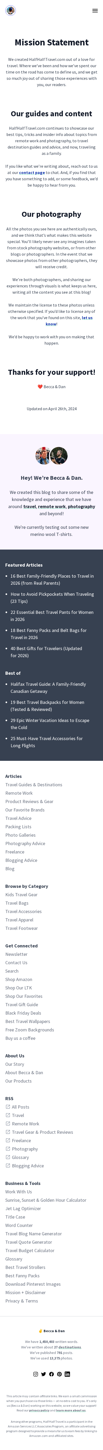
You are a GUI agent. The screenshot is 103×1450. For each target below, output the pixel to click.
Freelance (14, 852)
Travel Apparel (19, 920)
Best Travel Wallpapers (27, 1021)
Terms (31, 1301)
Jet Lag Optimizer (23, 1208)
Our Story (14, 1064)
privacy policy (39, 1410)
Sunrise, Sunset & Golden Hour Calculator (45, 1200)
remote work (52, 506)
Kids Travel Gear (21, 895)
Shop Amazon (18, 979)
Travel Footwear (21, 928)
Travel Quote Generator (28, 1242)
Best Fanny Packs (22, 1276)
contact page (32, 172)
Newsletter (16, 954)
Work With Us (18, 1192)
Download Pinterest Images (33, 1284)
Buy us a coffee (20, 1038)
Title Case (15, 1217)
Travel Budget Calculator (29, 1250)
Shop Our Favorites (24, 996)
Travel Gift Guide (21, 1004)
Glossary (13, 1259)
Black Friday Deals (23, 1013)
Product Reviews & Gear (29, 801)
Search (11, 971)
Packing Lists (18, 827)
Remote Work (19, 793)
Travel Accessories (23, 911)
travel (29, 506)
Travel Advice (18, 818)
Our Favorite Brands (25, 810)
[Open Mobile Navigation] (95, 10)
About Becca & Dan (24, 1072)
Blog (10, 869)
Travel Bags (17, 903)
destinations (69, 1347)
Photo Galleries (20, 835)
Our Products (18, 1081)
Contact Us (16, 962)
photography (81, 506)
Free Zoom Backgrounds (29, 1030)
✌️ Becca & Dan (51, 1330)
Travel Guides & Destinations (33, 785)
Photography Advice (25, 843)
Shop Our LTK (18, 988)
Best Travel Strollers (25, 1267)
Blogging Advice (21, 860)
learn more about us (71, 1410)
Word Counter (19, 1225)
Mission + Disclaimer (25, 1292)
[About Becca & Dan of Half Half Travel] (51, 456)
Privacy (12, 1301)
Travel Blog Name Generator (33, 1234)
